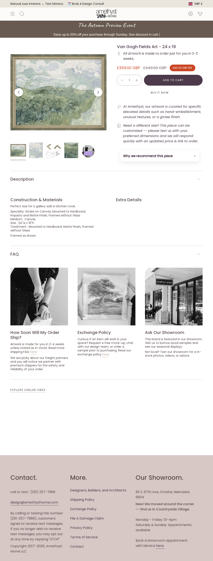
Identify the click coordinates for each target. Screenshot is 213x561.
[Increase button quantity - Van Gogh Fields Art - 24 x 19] (137, 80)
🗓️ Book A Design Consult (86, 4)
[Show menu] (12, 14)
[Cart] (200, 14)
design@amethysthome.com (34, 502)
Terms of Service (84, 537)
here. (160, 545)
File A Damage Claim (87, 518)
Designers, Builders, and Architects (98, 490)
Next (98, 92)
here (33, 352)
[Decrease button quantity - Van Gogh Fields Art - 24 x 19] (122, 80)
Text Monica (54, 4)
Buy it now (160, 93)
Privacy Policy (81, 527)
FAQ (14, 254)
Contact (77, 546)
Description (22, 179)
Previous (19, 92)
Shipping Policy (82, 499)
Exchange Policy (83, 509)
